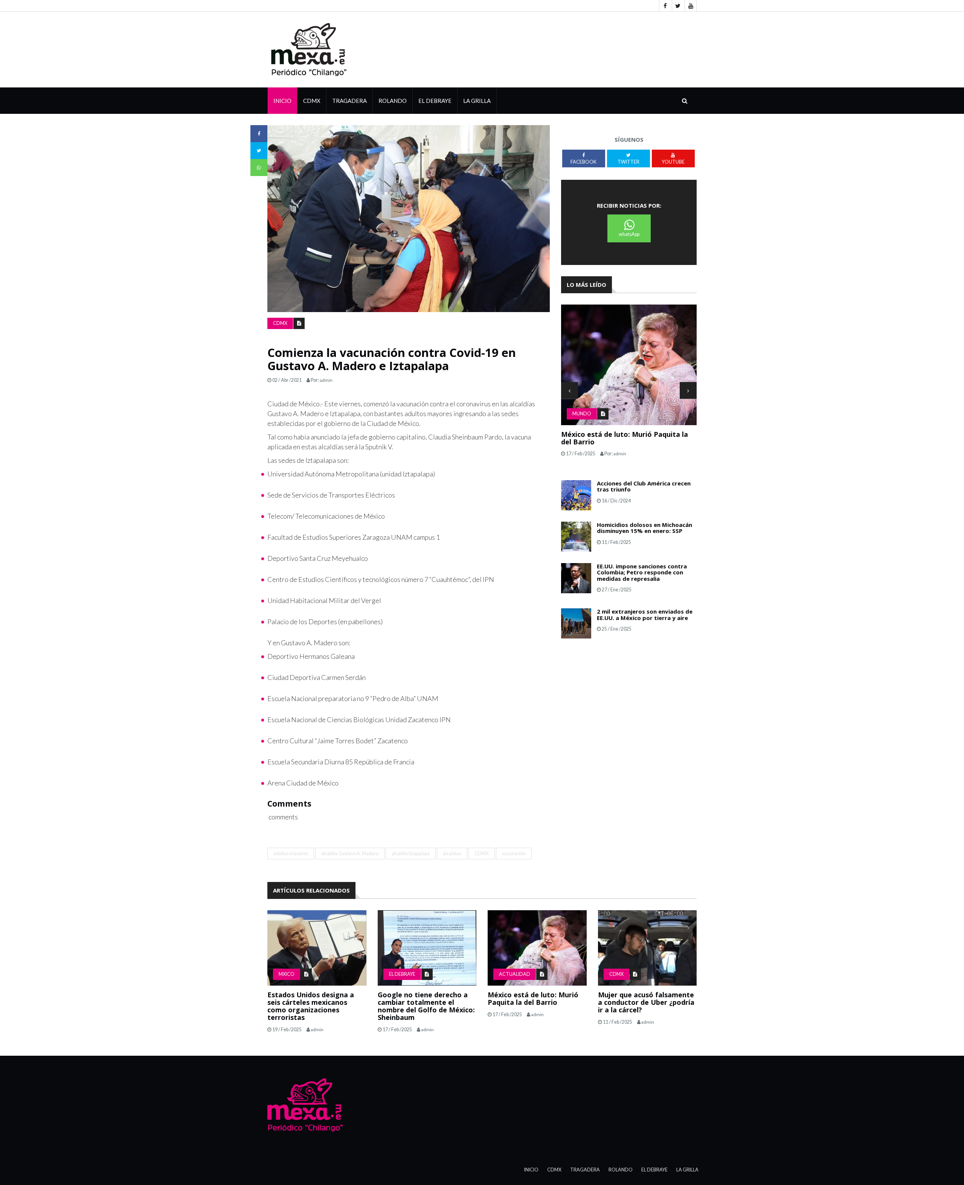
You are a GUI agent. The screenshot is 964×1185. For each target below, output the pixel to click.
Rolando (392, 100)
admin (326, 380)
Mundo (581, 413)
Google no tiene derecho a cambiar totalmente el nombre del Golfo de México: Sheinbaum (426, 1005)
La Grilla (687, 1170)
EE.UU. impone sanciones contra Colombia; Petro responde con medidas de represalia (642, 572)
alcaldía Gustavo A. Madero (349, 853)
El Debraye (434, 100)
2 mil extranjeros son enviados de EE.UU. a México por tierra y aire (644, 615)
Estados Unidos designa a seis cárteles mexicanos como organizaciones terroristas (310, 1005)
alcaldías (452, 853)
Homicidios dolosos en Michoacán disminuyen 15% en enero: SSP (644, 528)
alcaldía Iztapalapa (411, 853)
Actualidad (514, 974)
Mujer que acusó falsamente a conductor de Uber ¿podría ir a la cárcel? (646, 1002)
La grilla (477, 100)
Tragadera (349, 100)
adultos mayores (290, 853)
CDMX (311, 100)
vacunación (514, 853)
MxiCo (286, 974)
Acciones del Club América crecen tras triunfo (644, 486)
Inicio (282, 100)
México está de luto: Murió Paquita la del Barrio (624, 438)
